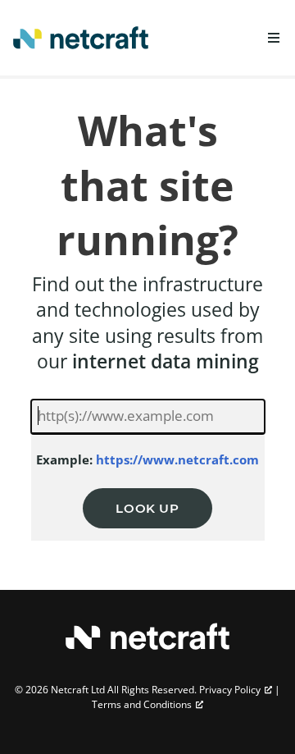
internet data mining (165, 361)
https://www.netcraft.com (177, 459)
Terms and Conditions (142, 704)
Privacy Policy (230, 690)
